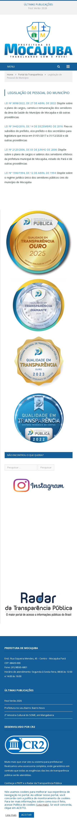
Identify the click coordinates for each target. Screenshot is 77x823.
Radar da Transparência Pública (44, 783)
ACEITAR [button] (26, 814)
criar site (26, 761)
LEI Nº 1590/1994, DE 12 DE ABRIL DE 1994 (30, 173)
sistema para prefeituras (48, 761)
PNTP (19, 783)
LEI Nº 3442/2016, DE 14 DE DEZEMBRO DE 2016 (33, 126)
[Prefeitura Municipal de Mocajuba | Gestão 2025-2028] (38, 39)
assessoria (29, 766)
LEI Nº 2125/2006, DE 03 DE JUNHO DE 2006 (30, 149)
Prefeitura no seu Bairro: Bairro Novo (37, 8)
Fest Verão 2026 (13, 700)
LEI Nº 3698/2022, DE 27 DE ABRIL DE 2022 (30, 103)
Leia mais (42, 804)
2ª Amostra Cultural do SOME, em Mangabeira (29, 715)
